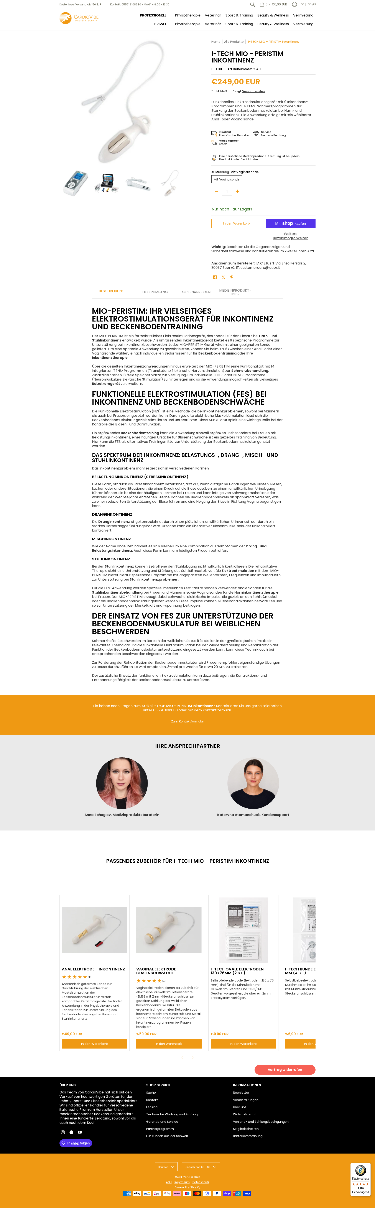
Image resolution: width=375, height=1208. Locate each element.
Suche (151, 1092)
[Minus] (216, 191)
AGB (169, 1182)
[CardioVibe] (79, 18)
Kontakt (152, 1100)
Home (215, 41)
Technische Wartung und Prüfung (172, 1114)
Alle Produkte (234, 41)
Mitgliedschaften (246, 1129)
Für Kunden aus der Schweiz (167, 1136)
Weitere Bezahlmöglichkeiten (290, 236)
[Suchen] (252, 4)
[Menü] (368, 1165)
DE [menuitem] (302, 4)
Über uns (239, 1107)
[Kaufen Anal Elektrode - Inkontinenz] (94, 930)
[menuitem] (273, 4)
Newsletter (241, 1092)
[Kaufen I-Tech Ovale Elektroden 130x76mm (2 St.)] (243, 930)
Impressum (182, 1182)
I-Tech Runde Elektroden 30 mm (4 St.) (314, 971)
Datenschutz (200, 1182)
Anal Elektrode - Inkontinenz (93, 969)
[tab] (111, 292)
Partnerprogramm (160, 1129)
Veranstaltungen (245, 1100)
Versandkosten (253, 91)
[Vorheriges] (62, 102)
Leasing (152, 1107)
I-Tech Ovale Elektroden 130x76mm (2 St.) (237, 971)
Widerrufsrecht (244, 1114)
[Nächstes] (182, 102)
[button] (215, 277)
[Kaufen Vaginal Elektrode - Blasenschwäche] (169, 930)
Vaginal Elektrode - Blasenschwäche (157, 971)
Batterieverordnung (248, 1136)
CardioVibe (182, 1177)
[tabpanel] (187, 492)
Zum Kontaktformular (187, 721)
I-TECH (216, 69)
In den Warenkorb (236, 223)
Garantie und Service (162, 1121)
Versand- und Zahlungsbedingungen (261, 1121)
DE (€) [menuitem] (312, 4)
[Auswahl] (237, 191)
